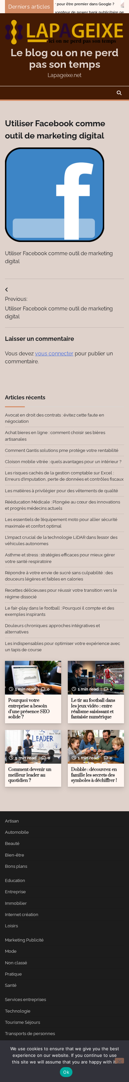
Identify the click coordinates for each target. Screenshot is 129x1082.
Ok (66, 1072)
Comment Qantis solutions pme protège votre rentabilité (61, 450)
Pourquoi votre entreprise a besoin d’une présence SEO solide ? (29, 709)
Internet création (21, 914)
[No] (119, 1060)
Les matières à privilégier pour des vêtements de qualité (61, 490)
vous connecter (54, 353)
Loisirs (11, 925)
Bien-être (14, 855)
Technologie (17, 1011)
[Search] (119, 93)
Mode (11, 951)
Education (15, 880)
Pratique (13, 974)
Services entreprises (25, 999)
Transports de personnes (30, 1033)
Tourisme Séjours (22, 1022)
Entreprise (15, 891)
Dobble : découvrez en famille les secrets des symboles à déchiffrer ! (94, 775)
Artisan (12, 821)
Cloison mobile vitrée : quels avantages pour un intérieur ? (63, 461)
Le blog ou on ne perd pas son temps (64, 58)
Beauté (12, 843)
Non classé (16, 962)
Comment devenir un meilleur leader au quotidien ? (29, 775)
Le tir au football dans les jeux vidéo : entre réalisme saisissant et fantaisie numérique (93, 709)
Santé (11, 985)
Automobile (17, 832)
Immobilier (16, 903)
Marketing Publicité (24, 940)
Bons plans (16, 866)
